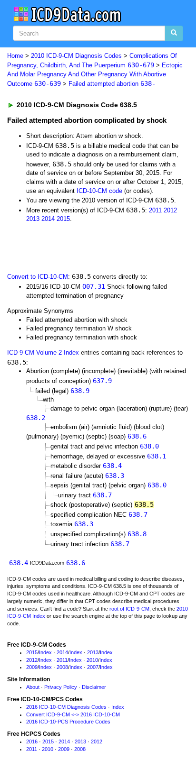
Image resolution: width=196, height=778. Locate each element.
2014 (48, 218)
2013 (32, 218)
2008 (62, 667)
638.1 (156, 456)
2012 (170, 210)
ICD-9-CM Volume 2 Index (43, 352)
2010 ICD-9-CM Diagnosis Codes (76, 55)
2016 (32, 741)
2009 (32, 667)
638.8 (137, 534)
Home (15, 55)
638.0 (149, 446)
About (32, 687)
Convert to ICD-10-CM (37, 276)
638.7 (102, 495)
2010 (92, 660)
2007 (92, 667)
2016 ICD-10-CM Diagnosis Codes (66, 707)
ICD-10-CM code (99, 190)
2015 (63, 218)
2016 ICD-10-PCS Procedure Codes (68, 721)
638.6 (137, 436)
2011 (155, 210)
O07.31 (93, 286)
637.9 (102, 380)
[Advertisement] (76, 247)
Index (45, 652)
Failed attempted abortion (112, 83)
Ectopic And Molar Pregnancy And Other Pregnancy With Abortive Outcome (95, 74)
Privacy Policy (60, 687)
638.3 (114, 475)
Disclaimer (94, 687)
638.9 (79, 390)
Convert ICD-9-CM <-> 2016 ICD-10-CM (73, 714)
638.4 (112, 465)
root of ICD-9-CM (129, 609)
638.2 (35, 417)
